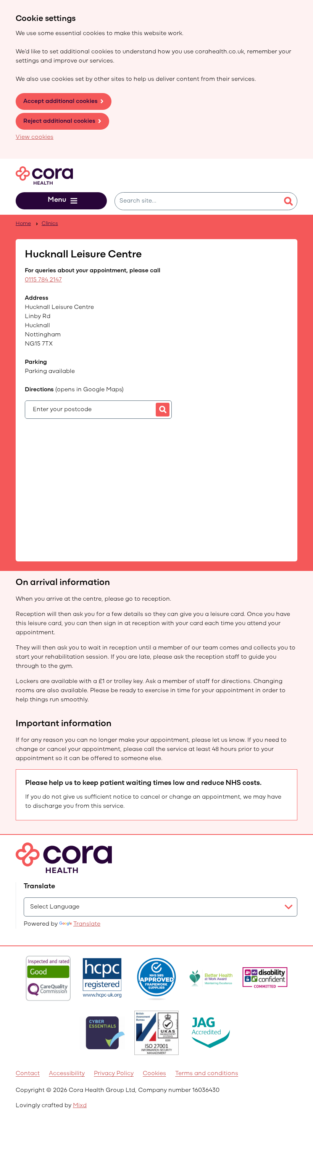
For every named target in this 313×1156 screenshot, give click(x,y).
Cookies (154, 1074)
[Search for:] (197, 201)
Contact (28, 1074)
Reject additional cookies (59, 121)
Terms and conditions (206, 1074)
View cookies (34, 137)
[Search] (288, 201)
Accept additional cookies (60, 101)
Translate (86, 924)
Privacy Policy (114, 1074)
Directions (74, 390)
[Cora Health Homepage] (44, 175)
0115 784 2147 (43, 280)
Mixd (80, 1106)
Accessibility (67, 1074)
